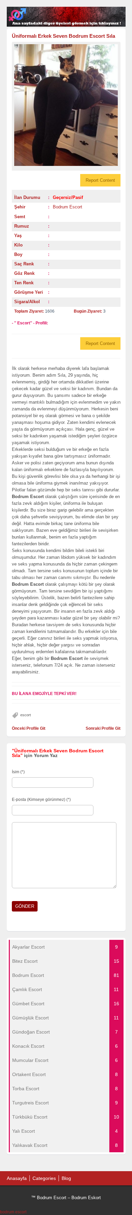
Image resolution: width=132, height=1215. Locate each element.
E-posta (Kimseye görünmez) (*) (41, 799)
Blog (66, 1178)
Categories (44, 1178)
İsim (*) (18, 772)
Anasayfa (17, 1178)
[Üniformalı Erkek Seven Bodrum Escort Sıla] (66, 105)
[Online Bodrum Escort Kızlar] (66, 25)
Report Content (100, 180)
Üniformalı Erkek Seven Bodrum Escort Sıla (63, 36)
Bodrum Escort (67, 206)
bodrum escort (13, 1212)
